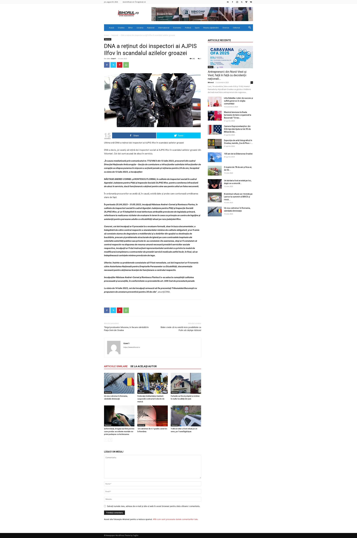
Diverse (226, 27)
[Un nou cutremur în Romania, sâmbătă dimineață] (119, 383)
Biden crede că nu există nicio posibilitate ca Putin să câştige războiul (181, 329)
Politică (188, 27)
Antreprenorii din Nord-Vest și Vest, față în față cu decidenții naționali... (227, 75)
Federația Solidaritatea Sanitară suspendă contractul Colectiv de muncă (150, 399)
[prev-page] (106, 440)
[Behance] (228, 2)
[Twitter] (242, 2)
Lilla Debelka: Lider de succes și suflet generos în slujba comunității (238, 101)
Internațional (163, 27)
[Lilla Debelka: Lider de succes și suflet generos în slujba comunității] (215, 101)
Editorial (236, 27)
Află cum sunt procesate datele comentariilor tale (175, 519)
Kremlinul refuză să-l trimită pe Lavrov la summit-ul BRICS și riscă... (238, 197)
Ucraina (140, 27)
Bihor (130, 27)
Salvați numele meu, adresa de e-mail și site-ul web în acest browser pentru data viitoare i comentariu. (153, 506)
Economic (177, 27)
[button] (249, 28)
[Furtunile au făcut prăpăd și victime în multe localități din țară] (186, 383)
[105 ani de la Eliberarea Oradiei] (215, 157)
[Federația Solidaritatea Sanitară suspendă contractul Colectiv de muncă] (152, 383)
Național (150, 27)
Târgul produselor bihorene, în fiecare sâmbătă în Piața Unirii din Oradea (126, 329)
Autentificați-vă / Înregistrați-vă (134, 2)
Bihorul (211, 82)
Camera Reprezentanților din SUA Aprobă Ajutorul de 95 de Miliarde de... (237, 129)
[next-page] (110, 440)
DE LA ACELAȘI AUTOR (144, 366)
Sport (197, 27)
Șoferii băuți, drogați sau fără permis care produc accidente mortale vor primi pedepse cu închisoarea (119, 431)
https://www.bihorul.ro (131, 347)
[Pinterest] (119, 65)
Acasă (111, 27)
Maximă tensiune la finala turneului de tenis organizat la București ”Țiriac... (237, 115)
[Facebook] (232, 2)
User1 (113, 58)
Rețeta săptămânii (211, 27)
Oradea (121, 27)
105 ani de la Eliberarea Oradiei (238, 154)
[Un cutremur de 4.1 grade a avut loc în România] (152, 415)
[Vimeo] (246, 2)
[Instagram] (237, 2)
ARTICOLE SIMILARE (116, 366)
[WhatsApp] (126, 65)
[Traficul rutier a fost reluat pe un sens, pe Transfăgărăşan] (186, 415)
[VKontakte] (251, 2)
